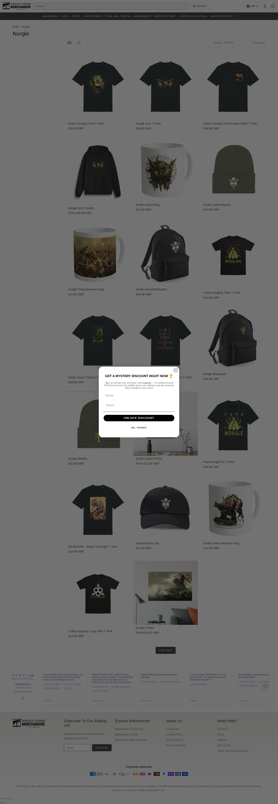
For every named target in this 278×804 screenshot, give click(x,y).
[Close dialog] (176, 370)
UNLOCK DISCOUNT (139, 418)
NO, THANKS (139, 428)
